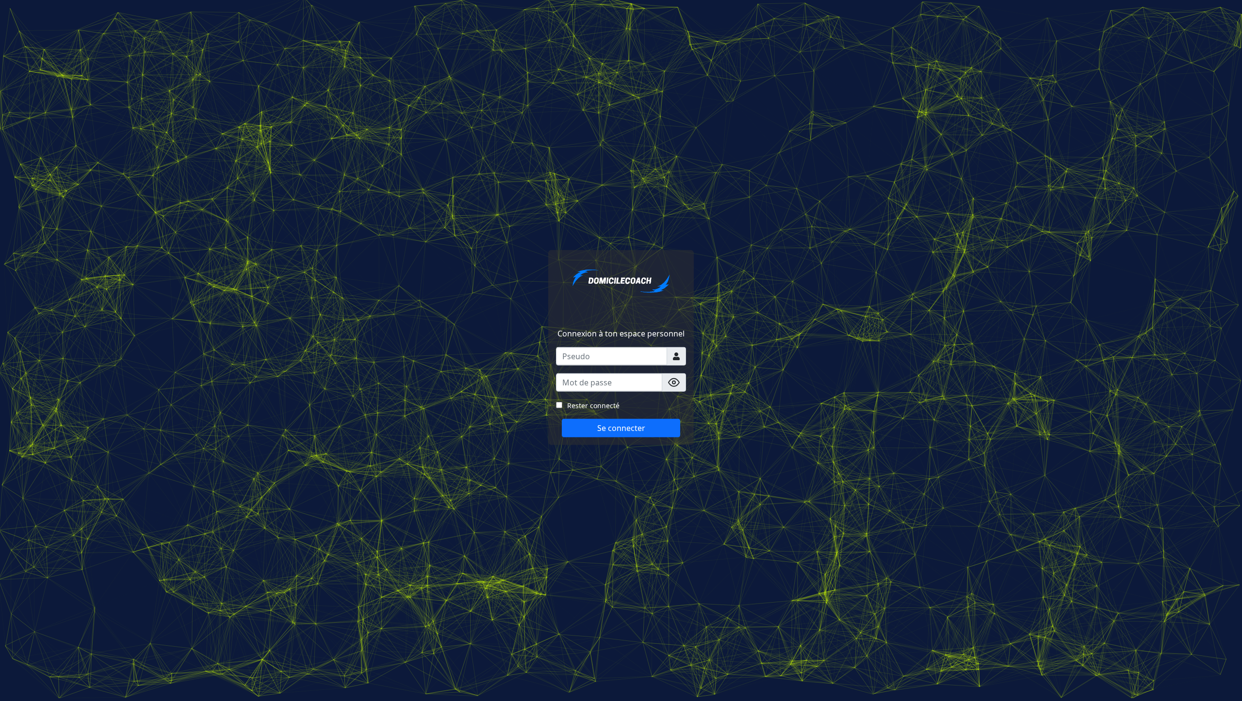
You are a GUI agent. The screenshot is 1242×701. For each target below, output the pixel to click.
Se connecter (621, 428)
